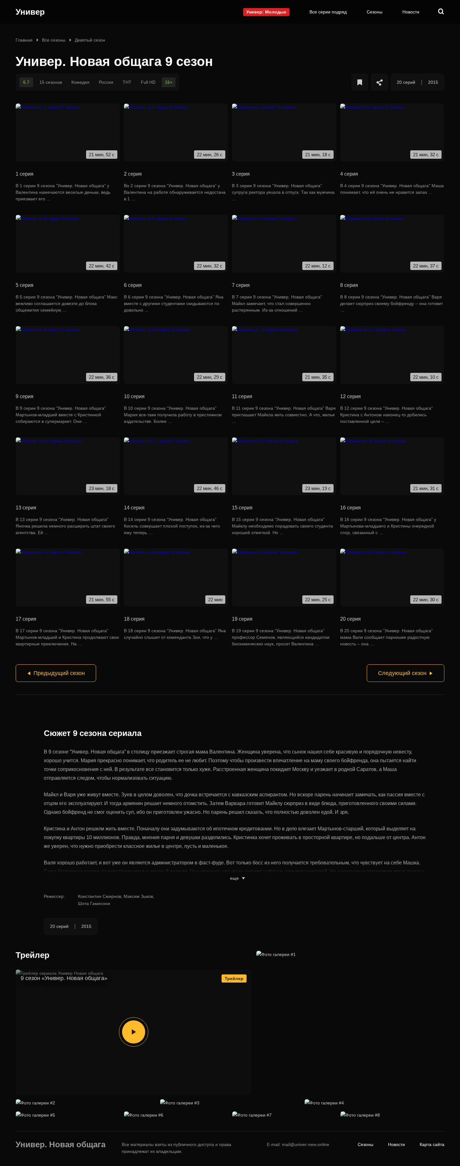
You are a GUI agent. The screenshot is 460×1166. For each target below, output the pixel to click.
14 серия (134, 507)
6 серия (133, 285)
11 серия (242, 396)
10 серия (134, 396)
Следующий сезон (402, 673)
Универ (30, 12)
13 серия (26, 507)
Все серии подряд (328, 11)
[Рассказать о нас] (379, 82)
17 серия (26, 619)
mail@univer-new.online (305, 1144)
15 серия (242, 507)
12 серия (350, 396)
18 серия (134, 619)
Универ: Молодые (266, 11)
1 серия (24, 174)
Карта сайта (432, 1144)
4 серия (349, 174)
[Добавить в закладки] (359, 82)
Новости (410, 11)
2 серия (133, 174)
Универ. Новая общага (60, 1145)
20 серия (350, 619)
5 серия (24, 285)
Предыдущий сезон (59, 673)
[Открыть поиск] (441, 11)
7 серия (241, 285)
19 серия (242, 619)
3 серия (241, 174)
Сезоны (374, 11)
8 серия (349, 285)
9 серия (24, 396)
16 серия (350, 507)
